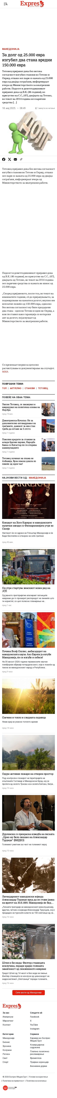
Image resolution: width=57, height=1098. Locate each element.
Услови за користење (38, 1077)
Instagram (34, 1029)
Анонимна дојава (38, 1066)
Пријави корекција (39, 1062)
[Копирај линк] (21, 159)
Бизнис (6, 1042)
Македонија (10, 49)
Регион (6, 1054)
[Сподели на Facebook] (3, 159)
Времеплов (35, 1058)
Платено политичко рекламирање (39, 1052)
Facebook (34, 1017)
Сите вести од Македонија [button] (28, 992)
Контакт (7, 1025)
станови (30, 388)
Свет (5, 1058)
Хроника (7, 1046)
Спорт (5, 1062)
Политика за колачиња (36, 1081)
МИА (5, 371)
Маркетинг (8, 1021)
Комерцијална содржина (37, 1046)
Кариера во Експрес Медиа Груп (40, 1039)
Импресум (8, 1017)
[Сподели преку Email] (15, 159)
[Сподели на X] (9, 159)
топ (4, 388)
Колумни (7, 1050)
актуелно (15, 388)
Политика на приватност (13, 1081)
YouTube (34, 1025)
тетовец (43, 388)
